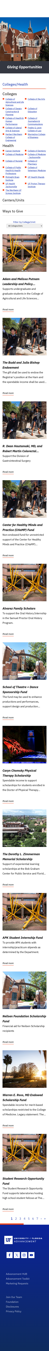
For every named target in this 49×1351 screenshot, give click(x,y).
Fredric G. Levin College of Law (34, 129)
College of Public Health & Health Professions (13, 170)
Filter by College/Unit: (24, 222)
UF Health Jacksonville (11, 185)
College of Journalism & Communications (35, 121)
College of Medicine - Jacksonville (37, 156)
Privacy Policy (13, 1311)
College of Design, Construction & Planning (14, 111)
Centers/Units (13, 200)
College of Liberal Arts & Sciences (14, 129)
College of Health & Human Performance (15, 121)
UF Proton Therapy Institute (36, 185)
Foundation (12, 1301)
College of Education (32, 110)
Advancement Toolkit (18, 1278)
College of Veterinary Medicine (37, 169)
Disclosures (12, 1306)
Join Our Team (14, 1297)
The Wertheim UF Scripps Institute (13, 192)
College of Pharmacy (32, 162)
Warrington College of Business (36, 136)
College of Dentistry (37, 151)
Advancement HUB (16, 1274)
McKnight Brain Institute (12, 178)
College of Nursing (14, 161)
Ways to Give (13, 211)
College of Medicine (14, 154)
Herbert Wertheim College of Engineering (14, 137)
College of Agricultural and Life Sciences (15, 102)
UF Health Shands (36, 177)
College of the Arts (36, 99)
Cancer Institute (13, 151)
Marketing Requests (17, 1283)
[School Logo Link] (23, 1240)
